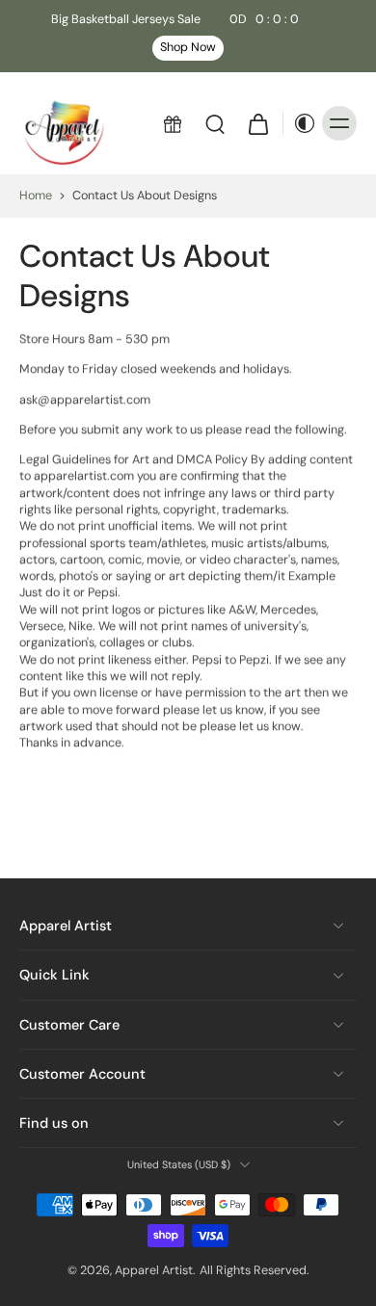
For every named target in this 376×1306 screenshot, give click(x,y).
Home (35, 195)
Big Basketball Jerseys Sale (175, 19)
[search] (215, 123)
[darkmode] (299, 123)
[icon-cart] (257, 123)
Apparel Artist (154, 1270)
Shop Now (188, 47)
